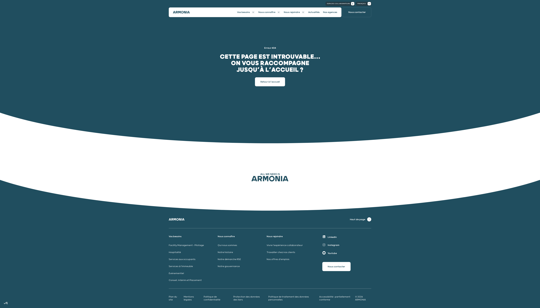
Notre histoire (225, 252)
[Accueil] (183, 12)
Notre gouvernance (229, 266)
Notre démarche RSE (229, 259)
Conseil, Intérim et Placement (185, 280)
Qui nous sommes (227, 245)
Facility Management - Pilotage (186, 245)
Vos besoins (243, 12)
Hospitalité (175, 252)
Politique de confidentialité (212, 298)
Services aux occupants (182, 259)
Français (361, 3)
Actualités (314, 12)
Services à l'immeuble (181, 266)
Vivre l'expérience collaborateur (285, 245)
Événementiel (176, 273)
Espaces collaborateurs (338, 3)
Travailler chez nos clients (281, 252)
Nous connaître (266, 12)
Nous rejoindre (292, 12)
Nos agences (330, 12)
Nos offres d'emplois (278, 259)
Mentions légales (189, 298)
